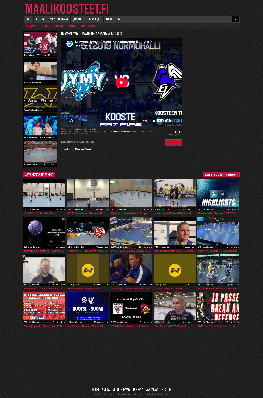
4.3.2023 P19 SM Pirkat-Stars (40, 213)
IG (118, 19)
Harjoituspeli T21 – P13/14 (169, 288)
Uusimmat (232, 174)
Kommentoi (173, 143)
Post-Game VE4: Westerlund (170, 326)
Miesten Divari (59, 19)
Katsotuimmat (213, 174)
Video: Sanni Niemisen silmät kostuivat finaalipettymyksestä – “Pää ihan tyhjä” (175, 251)
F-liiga (40, 19)
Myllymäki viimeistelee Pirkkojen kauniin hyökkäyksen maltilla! (131, 213)
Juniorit (78, 19)
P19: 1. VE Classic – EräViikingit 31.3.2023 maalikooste (218, 251)
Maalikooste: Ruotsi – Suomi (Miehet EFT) (88, 326)
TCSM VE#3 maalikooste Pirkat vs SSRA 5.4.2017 (131, 326)
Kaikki (28, 19)
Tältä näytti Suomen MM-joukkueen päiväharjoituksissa (131, 288)
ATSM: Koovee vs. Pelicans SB (85, 213)
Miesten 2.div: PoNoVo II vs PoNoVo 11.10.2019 (44, 251)
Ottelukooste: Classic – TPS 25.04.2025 (218, 213)
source (64, 131)
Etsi (235, 19)
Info (109, 19)
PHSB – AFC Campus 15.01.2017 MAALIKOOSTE (131, 251)
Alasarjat (95, 19)
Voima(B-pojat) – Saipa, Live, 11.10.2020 (44, 326)
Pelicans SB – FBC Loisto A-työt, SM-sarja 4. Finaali (88, 251)
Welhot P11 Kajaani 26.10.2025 (84, 288)
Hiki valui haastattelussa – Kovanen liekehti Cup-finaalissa (218, 288)
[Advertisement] (213, 53)
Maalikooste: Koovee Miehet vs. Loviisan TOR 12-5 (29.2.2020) (175, 213)
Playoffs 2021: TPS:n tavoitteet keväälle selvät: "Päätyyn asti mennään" (44, 288)
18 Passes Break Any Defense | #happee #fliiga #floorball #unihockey (218, 326)
